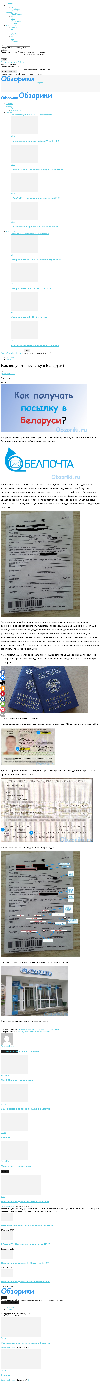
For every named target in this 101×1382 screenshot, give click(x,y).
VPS (13, 19)
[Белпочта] (14, 1130)
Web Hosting (16, 21)
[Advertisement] (30, 87)
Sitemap (9, 1309)
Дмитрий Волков (8, 374)
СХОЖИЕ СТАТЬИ (9, 1051)
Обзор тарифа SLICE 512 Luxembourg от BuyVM (37, 259)
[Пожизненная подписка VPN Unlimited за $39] (7, 1277)
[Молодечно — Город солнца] (14, 1159)
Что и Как (11, 353)
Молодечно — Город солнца (16, 1166)
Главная (9, 3)
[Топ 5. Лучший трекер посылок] (14, 1073)
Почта (18, 353)
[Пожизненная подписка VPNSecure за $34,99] (24, 220)
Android (14, 27)
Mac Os (14, 34)
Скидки (9, 12)
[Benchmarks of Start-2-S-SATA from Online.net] (24, 338)
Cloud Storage (16, 14)
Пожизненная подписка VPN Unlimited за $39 (25, 1281)
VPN (13, 16)
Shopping (9, 5)
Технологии (11, 25)
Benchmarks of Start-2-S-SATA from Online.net (35, 345)
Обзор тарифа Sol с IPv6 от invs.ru (29, 317)
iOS (12, 30)
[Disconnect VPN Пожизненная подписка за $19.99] (24, 162)
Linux (13, 32)
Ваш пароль (29, 57)
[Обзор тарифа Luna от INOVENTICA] (24, 281)
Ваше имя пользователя (34, 54)
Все (12, 115)
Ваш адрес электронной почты (37, 69)
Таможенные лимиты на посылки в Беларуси (25, 1108)
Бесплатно (15, 23)
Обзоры (14, 7)
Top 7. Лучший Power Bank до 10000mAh (34, 1031)
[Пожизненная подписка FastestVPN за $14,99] (24, 134)
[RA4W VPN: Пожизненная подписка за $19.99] (24, 191)
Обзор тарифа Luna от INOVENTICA (31, 288)
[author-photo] (7, 1044)
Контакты (10, 1307)
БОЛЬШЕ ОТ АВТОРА (28, 1051)
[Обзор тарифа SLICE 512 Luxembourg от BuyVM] (24, 253)
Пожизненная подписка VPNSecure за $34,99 (35, 226)
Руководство (16, 10)
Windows (14, 41)
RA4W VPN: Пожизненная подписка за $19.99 (35, 198)
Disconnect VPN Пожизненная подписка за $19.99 (37, 169)
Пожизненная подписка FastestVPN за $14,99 (35, 141)
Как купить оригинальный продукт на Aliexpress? (38, 1029)
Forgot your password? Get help (13, 62)
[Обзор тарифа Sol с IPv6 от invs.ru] (24, 310)
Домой (4, 353)
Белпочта (6, 1137)
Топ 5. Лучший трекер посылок (18, 1080)
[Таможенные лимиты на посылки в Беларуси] (14, 1102)
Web (12, 39)
